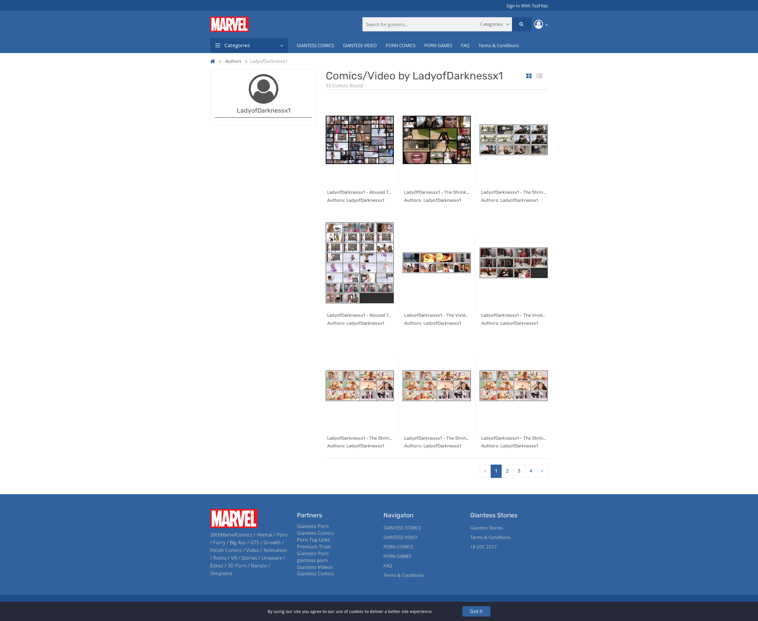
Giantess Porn (313, 526)
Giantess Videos (315, 567)
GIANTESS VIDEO (360, 45)
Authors (233, 61)
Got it (476, 611)
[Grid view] (529, 76)
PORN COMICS (400, 45)
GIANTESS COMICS (315, 45)
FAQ (465, 45)
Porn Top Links (313, 540)
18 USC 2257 (483, 547)
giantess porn (312, 560)
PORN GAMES (438, 45)
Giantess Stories (486, 528)
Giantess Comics (315, 533)
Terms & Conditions (498, 45)
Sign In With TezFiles (527, 6)
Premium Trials (314, 546)
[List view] (539, 76)
